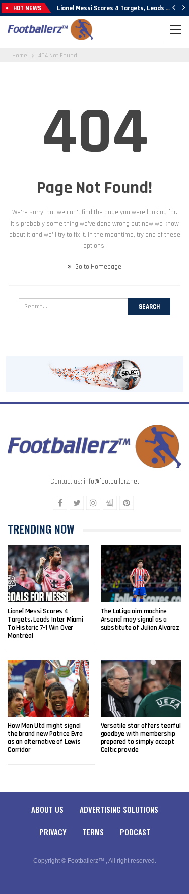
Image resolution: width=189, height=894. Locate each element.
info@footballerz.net (111, 481)
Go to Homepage (97, 267)
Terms (93, 831)
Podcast (135, 831)
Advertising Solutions (119, 809)
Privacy (53, 831)
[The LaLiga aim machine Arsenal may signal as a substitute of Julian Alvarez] (141, 573)
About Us (47, 809)
